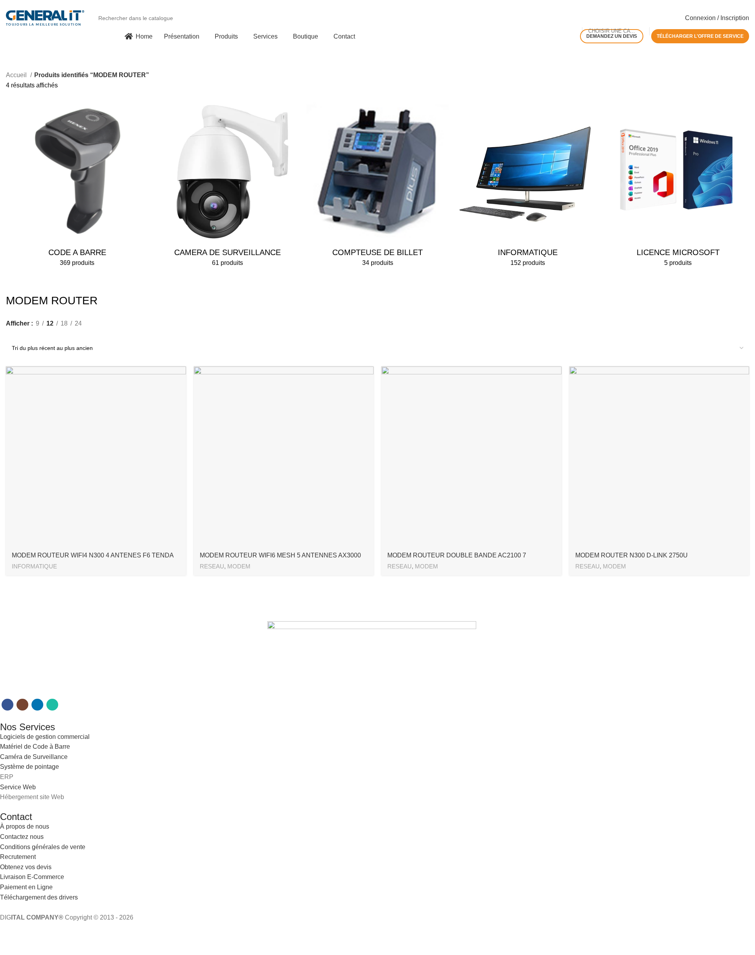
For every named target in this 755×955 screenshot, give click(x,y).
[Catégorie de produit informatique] (528, 186)
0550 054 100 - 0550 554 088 (43, 3)
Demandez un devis (611, 36)
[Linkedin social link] (37, 705)
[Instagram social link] (22, 705)
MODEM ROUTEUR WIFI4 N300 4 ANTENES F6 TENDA (93, 555)
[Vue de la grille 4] (39, 334)
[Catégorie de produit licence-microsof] (678, 186)
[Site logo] (45, 17)
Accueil (17, 75)
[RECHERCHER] (670, 13)
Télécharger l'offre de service (700, 36)
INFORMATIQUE (34, 566)
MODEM (238, 566)
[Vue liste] (10, 334)
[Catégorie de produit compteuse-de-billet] (377, 186)
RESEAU (212, 566)
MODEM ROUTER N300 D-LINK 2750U (631, 555)
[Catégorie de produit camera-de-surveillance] (227, 186)
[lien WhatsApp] (52, 705)
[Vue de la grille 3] (24, 334)
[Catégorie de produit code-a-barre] (77, 186)
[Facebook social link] (7, 705)
